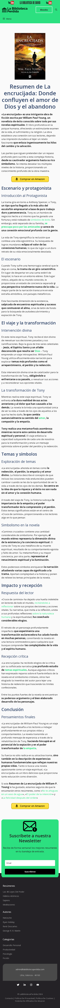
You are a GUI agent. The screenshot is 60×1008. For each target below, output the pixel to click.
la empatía (29, 748)
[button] (56, 9)
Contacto (9, 998)
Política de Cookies (44, 998)
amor (42, 418)
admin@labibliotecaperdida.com (30, 969)
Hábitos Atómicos (11, 896)
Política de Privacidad (24, 998)
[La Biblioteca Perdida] (14, 9)
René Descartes (10, 926)
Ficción (6, 958)
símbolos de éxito (40, 219)
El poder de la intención (39, 794)
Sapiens (6, 900)
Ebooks (44, 9)
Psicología (7, 954)
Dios (37, 351)
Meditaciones (9, 904)
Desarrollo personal (12, 945)
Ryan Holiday (9, 922)
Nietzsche (7, 917)
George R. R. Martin (11, 930)
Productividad (9, 949)
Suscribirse (30, 871)
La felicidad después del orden (20, 797)
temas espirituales (15, 669)
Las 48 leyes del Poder (13, 891)
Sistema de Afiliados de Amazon (30, 1001)
